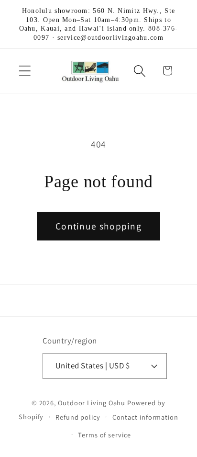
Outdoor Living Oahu (91, 402)
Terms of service (104, 434)
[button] (24, 70)
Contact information (145, 417)
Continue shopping (98, 226)
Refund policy (77, 417)
